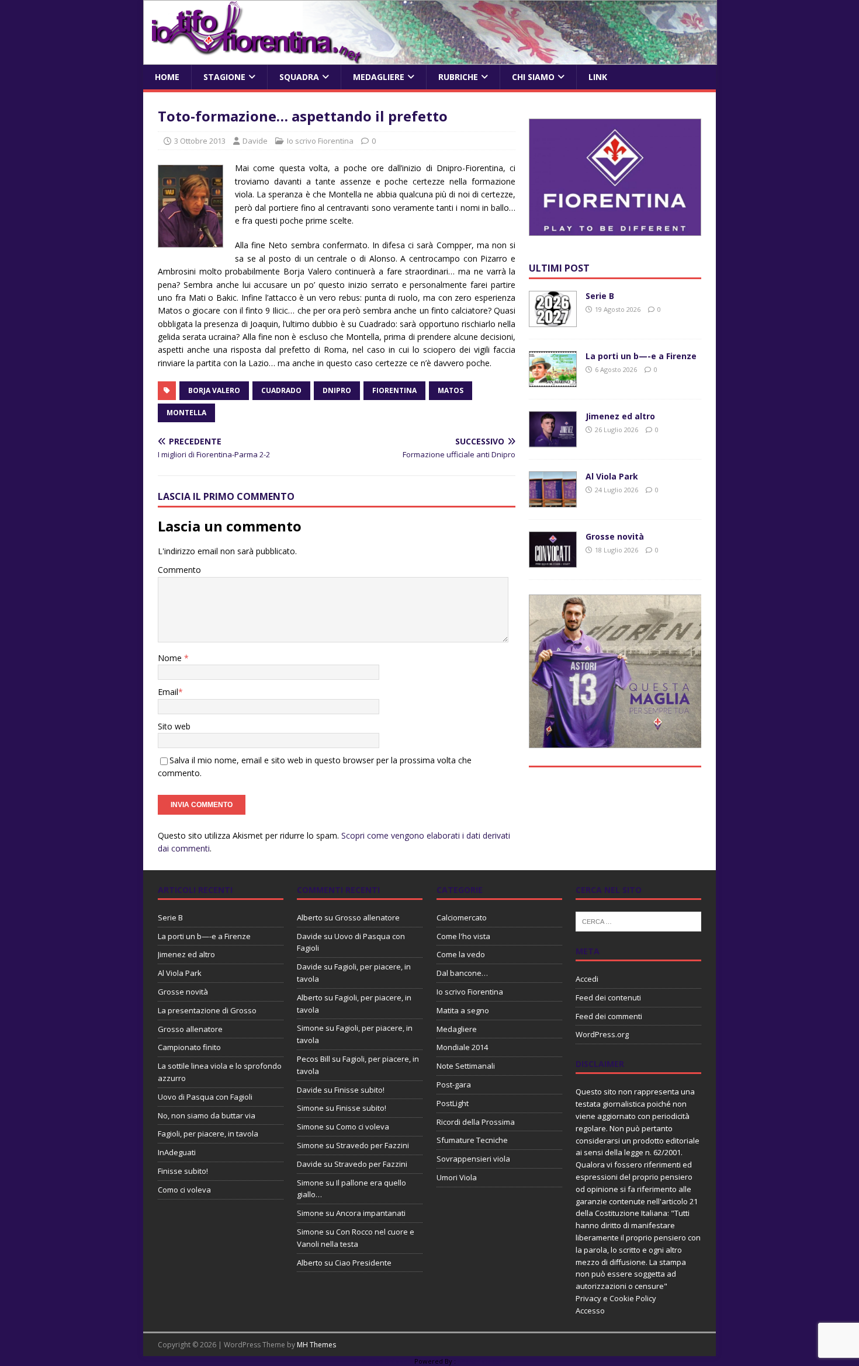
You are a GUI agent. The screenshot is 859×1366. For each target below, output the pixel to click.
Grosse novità (615, 536)
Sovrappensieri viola (473, 1158)
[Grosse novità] (553, 560)
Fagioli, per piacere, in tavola (208, 1133)
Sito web (174, 726)
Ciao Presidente (363, 1262)
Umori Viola (457, 1177)
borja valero (214, 390)
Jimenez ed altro (620, 416)
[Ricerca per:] (638, 920)
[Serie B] (553, 320)
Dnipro (337, 390)
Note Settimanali (466, 1066)
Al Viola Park (612, 476)
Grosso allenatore (190, 1029)
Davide (255, 140)
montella (186, 413)
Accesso (590, 1310)
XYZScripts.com (482, 1361)
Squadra (299, 76)
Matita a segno (463, 1010)
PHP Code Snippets (383, 1361)
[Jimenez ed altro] (553, 440)
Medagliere (378, 76)
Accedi (587, 979)
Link (597, 76)
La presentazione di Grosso (207, 1010)
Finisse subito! (183, 1171)
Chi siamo (533, 76)
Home (167, 76)
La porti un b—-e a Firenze (641, 356)
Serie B (600, 295)
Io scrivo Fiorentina (320, 140)
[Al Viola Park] (553, 500)
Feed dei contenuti (608, 997)
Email (168, 691)
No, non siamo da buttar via (206, 1115)
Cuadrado (281, 390)
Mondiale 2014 (462, 1047)
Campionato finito (189, 1047)
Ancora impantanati (371, 1213)
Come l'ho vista (463, 936)
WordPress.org (602, 1034)
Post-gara (454, 1084)
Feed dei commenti (609, 1016)
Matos (450, 390)
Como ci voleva (184, 1189)
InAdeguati (177, 1152)
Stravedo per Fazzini (372, 1145)
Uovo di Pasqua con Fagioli (205, 1097)
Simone (310, 1028)
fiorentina (394, 390)
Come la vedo (461, 954)
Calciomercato (462, 917)
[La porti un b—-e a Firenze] (553, 380)
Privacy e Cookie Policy (616, 1298)
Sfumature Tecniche (472, 1140)
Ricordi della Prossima (476, 1122)
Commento (179, 569)
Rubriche (458, 76)
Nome (171, 657)
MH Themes (316, 1345)
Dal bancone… (462, 973)
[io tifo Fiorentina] (430, 58)
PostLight (453, 1103)
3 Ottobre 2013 (200, 140)
